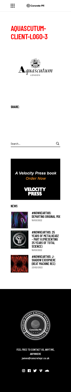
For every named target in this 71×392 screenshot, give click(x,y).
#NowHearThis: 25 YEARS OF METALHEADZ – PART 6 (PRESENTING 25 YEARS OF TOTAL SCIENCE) (45, 239)
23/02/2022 (37, 267)
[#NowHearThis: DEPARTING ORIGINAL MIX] (19, 220)
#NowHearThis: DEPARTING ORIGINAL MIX (46, 214)
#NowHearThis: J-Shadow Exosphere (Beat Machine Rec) (44, 260)
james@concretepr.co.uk (35, 358)
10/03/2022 (37, 220)
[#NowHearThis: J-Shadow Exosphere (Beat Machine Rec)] (19, 264)
